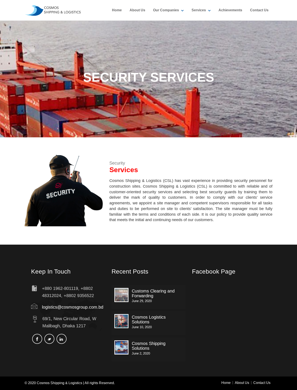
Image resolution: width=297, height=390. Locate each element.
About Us (137, 10)
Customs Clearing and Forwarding (153, 293)
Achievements (230, 10)
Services (199, 10)
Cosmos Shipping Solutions (148, 346)
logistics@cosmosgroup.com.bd (72, 307)
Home (117, 10)
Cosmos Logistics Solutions (149, 319)
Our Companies (166, 10)
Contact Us (259, 10)
